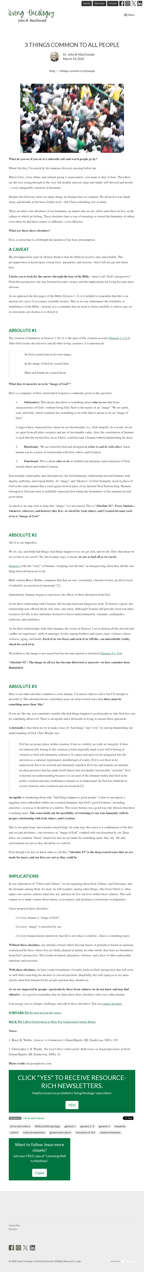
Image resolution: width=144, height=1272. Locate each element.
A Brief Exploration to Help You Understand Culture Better (52, 1022)
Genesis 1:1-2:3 (119, 338)
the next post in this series (35, 1012)
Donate (113, 3)
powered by (121, 1264)
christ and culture (20, 1126)
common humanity (110, 1132)
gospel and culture (60, 1132)
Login (78, 1261)
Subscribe (99, 3)
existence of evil (85, 1132)
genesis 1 (70, 1126)
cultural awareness (34, 1132)
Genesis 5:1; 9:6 (111, 653)
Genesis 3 (15, 566)
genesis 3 (104, 1126)
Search (86, 3)
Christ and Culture (33, 1118)
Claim (39, 1173)
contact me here (112, 1004)
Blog (52, 70)
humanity (120, 1126)
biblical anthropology (47, 1126)
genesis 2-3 (87, 1126)
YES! (72, 1105)
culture (14, 1132)
